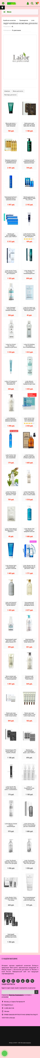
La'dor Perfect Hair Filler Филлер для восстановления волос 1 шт (11, 457)
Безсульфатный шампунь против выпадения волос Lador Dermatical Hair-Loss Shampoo (29, 605)
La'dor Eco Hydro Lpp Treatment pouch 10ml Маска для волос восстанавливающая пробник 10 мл (29, 310)
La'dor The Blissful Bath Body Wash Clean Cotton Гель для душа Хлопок (11, 862)
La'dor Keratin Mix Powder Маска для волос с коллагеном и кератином (11, 789)
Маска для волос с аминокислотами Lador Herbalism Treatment (11, 125)
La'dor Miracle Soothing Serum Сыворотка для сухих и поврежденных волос (29, 384)
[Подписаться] (36, 992)
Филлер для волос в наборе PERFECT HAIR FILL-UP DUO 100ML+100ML (29, 199)
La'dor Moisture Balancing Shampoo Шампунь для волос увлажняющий (10, 420)
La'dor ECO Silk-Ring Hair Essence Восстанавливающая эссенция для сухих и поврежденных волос (29, 347)
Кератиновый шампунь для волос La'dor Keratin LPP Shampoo (29, 641)
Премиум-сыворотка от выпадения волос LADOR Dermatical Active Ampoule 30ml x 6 (11, 163)
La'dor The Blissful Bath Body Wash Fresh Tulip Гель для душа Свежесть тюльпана (29, 862)
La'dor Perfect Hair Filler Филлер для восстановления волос (29, 420)
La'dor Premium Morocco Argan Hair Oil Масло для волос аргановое (29, 457)
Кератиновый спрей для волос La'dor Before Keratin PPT (10, 641)
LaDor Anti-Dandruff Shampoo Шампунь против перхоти (10, 604)
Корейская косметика (9, 20)
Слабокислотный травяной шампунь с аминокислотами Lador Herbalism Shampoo (29, 163)
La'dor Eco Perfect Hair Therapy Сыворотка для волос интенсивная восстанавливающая (11, 347)
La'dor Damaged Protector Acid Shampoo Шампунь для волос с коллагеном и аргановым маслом (10, 311)
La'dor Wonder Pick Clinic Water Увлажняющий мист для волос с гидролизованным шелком (29, 274)
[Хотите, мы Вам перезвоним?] (4, 1053)
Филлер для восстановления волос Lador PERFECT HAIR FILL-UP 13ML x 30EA (11, 236)
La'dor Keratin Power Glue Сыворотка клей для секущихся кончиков (29, 236)
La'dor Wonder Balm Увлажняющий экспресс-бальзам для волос (10, 567)
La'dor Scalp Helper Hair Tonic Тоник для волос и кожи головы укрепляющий (29, 494)
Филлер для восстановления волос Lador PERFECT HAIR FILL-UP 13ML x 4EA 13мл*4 (29, 752)
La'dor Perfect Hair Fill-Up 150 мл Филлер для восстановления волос (29, 825)
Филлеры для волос (10, 95)
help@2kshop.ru (8, 1005)
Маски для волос (18, 91)
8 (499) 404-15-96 (9, 1008)
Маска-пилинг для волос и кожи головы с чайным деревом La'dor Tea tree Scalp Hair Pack (11, 679)
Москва (6, 1011)
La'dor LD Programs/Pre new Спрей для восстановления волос (29, 789)
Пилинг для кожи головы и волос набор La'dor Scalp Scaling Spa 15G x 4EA (11, 715)
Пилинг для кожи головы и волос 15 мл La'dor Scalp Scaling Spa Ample (29, 715)
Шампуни (7, 91)
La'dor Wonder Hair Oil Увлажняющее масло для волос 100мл (29, 567)
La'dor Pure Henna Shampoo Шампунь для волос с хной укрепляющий (11, 494)
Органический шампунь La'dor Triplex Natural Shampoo (29, 678)
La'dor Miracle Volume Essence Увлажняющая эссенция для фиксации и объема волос (11, 827)
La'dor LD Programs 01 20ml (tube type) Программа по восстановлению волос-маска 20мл (11, 384)
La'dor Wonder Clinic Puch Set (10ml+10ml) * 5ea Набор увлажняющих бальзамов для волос (11, 900)
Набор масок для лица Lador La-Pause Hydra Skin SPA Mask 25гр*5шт (29, 125)
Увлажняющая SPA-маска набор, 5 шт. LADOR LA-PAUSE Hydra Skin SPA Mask (10, 752)
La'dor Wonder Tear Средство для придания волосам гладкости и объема (29, 531)
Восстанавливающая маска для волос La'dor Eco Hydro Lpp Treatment (29, 899)
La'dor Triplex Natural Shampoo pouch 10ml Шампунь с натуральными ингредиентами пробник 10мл (11, 532)
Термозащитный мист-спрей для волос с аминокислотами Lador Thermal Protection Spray (11, 199)
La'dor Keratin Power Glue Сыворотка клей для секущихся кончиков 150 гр (11, 272)
